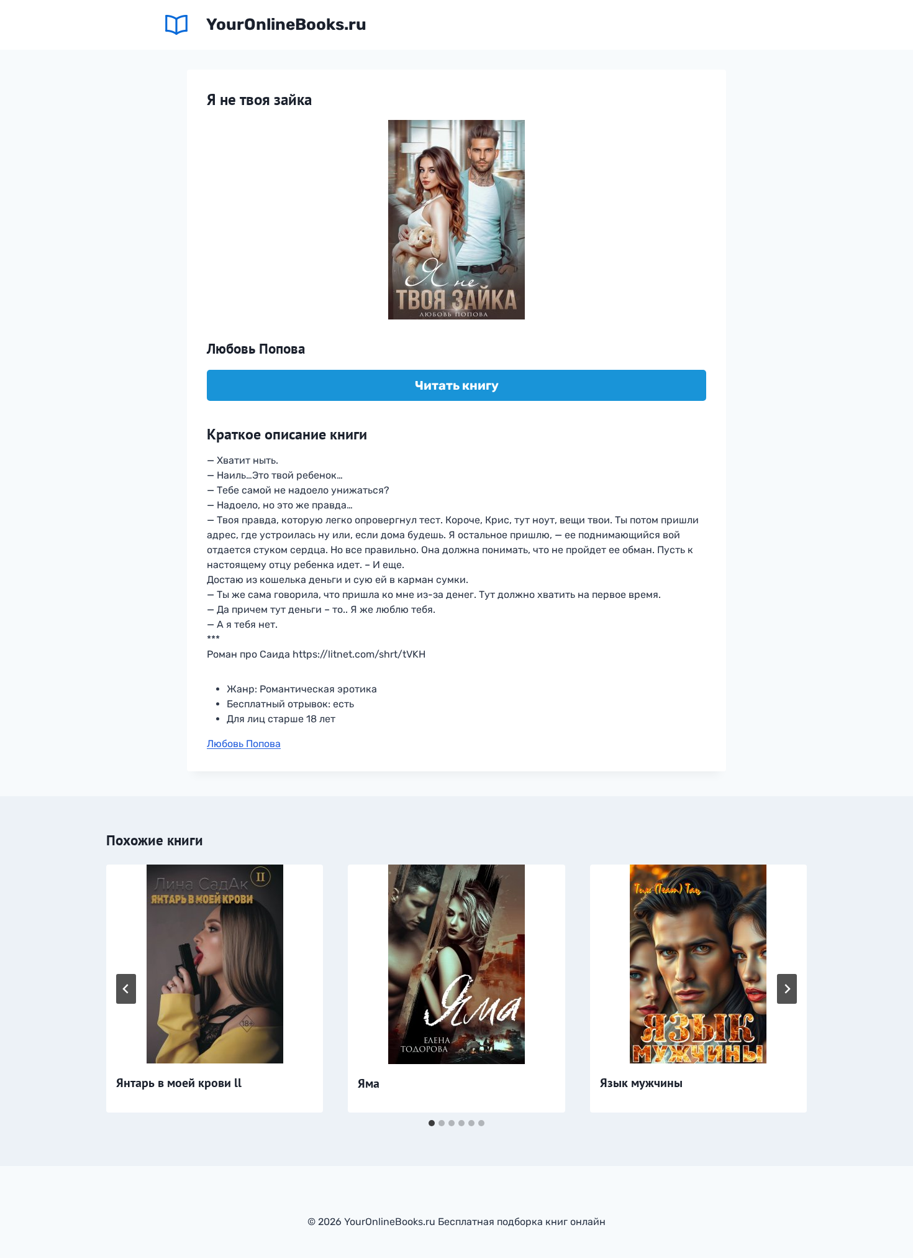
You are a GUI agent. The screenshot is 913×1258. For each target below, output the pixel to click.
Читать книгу (457, 385)
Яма (368, 1083)
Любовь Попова (244, 744)
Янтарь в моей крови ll (179, 1083)
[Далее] (787, 989)
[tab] (432, 1123)
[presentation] (214, 964)
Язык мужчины (641, 1083)
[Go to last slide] (126, 989)
